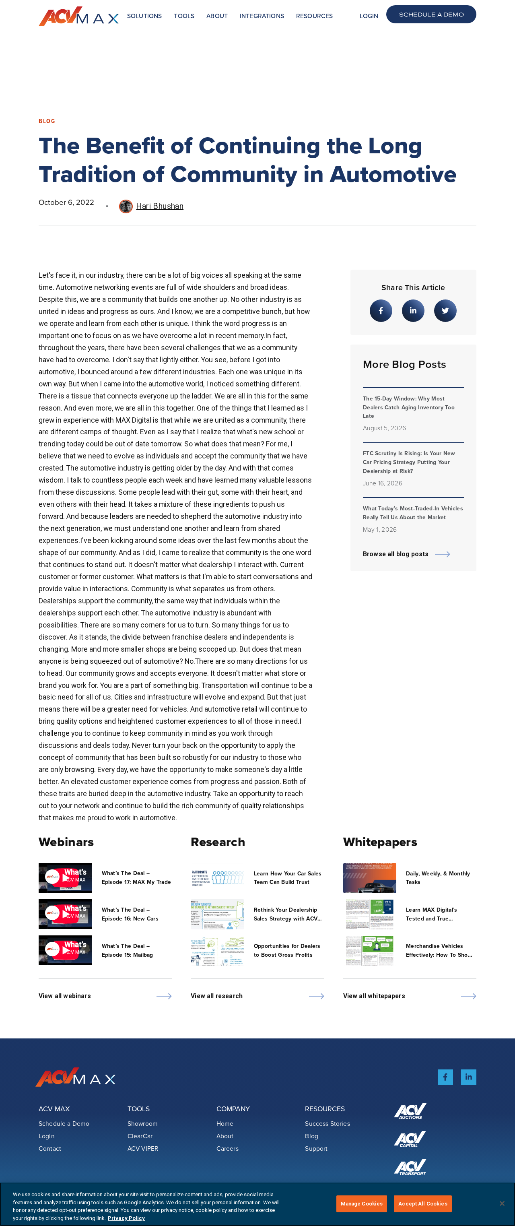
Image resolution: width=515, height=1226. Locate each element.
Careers (227, 1148)
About (217, 16)
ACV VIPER (143, 1148)
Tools (184, 15)
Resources (314, 16)
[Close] (502, 1203)
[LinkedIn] (468, 1077)
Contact (50, 1148)
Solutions (144, 15)
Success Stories (327, 1123)
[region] (257, 1204)
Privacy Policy (126, 1218)
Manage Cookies (362, 1204)
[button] (144, 16)
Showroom (143, 1123)
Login (369, 16)
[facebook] (445, 1077)
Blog (311, 1135)
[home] (79, 16)
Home (225, 1123)
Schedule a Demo (431, 14)
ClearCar (140, 1135)
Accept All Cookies (422, 1204)
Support (316, 1148)
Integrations (262, 16)
